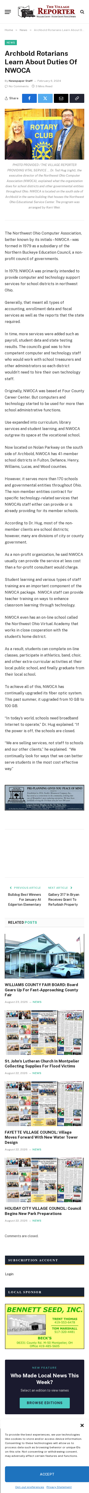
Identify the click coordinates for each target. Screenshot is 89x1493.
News (11, 42)
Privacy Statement (59, 1487)
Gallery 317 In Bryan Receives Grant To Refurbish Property (63, 899)
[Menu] (8, 12)
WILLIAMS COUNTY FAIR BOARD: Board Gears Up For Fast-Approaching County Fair (41, 990)
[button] (82, 1425)
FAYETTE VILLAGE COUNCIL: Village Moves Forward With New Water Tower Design (41, 1137)
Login (9, 1274)
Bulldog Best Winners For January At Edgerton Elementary (24, 899)
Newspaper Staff (21, 81)
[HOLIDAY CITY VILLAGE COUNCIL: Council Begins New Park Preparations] (44, 1180)
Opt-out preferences (29, 1487)
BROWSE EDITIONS (45, 1403)
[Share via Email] (61, 98)
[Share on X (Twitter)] (45, 98)
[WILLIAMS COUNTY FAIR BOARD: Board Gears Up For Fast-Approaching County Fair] (44, 956)
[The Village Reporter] (47, 12)
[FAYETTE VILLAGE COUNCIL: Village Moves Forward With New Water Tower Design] (44, 1103)
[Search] (81, 12)
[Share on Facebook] (29, 98)
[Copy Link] (77, 98)
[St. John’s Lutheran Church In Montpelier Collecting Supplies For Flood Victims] (44, 1032)
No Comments (19, 86)
